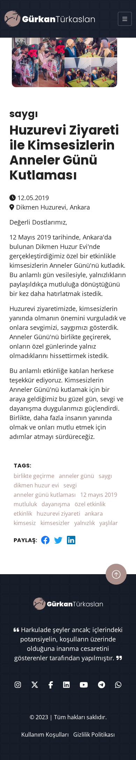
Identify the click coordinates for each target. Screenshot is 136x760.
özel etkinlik (90, 504)
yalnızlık (84, 523)
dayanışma (55, 504)
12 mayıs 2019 (98, 495)
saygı (105, 476)
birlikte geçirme (34, 476)
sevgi (70, 485)
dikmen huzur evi (36, 485)
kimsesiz (25, 523)
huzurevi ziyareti (58, 513)
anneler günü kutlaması (45, 495)
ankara (94, 513)
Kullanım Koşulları (45, 734)
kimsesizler (55, 523)
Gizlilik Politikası (94, 734)
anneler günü (76, 476)
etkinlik (23, 513)
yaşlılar (108, 523)
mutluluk (25, 504)
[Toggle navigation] (125, 19)
